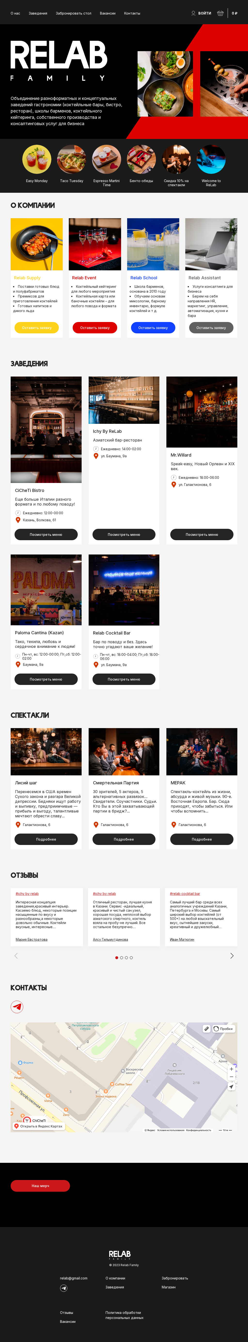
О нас (15, 13)
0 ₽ (234, 13)
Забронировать (175, 1278)
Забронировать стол (73, 13)
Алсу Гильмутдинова (110, 939)
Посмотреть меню (46, 534)
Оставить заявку (37, 328)
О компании (115, 1278)
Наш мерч (40, 1186)
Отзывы (66, 1312)
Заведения (38, 13)
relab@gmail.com (73, 1278)
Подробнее (46, 839)
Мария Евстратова (31, 939)
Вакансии (108, 13)
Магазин (169, 1287)
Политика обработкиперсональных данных (125, 1315)
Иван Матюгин (182, 939)
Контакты (132, 13)
